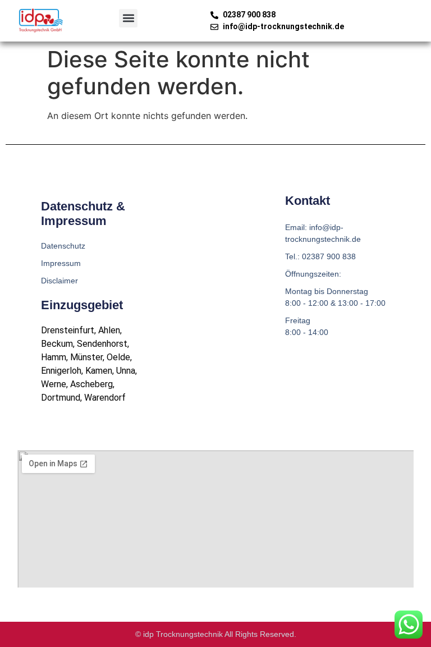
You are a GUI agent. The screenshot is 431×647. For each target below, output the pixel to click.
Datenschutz (63, 245)
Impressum (61, 263)
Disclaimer (59, 280)
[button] (128, 18)
